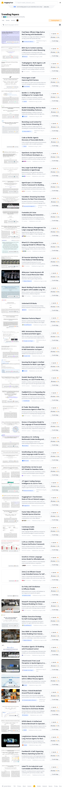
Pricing (56, 786)
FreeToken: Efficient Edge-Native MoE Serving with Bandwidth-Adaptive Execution (33, 33)
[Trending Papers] (17, 20)
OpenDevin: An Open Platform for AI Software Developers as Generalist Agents (32, 154)
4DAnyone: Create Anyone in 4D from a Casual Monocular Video (33, 273)
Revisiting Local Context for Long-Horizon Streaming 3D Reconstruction (31, 123)
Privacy (19, 786)
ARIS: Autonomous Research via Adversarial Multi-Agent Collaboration (32, 332)
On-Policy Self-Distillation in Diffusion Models (31, 588)
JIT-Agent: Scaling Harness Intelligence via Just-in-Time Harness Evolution (32, 482)
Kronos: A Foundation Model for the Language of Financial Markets (34, 423)
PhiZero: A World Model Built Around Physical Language (32, 692)
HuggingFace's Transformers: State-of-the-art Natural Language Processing (34, 498)
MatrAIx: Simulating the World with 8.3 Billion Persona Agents (32, 677)
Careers (29, 786)
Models (39, 786)
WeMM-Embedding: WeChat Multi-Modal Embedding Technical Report (34, 109)
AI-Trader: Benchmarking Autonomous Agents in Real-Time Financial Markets (33, 408)
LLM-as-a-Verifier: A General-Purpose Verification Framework (33, 543)
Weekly (8, 20)
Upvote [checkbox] (55, 33)
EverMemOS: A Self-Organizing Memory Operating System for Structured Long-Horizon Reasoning (32, 752)
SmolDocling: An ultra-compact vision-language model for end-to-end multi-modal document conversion (34, 453)
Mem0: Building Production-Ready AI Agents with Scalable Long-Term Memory (34, 288)
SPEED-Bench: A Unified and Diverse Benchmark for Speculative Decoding (34, 722)
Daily (3, 20)
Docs (60, 786)
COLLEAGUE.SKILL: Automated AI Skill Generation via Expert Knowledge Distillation (33, 348)
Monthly (13, 20)
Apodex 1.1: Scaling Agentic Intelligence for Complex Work (32, 94)
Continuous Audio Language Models (28, 528)
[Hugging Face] (34, 786)
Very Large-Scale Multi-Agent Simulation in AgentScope (32, 169)
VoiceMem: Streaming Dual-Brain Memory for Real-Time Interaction (34, 198)
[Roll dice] (60, 25)
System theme (7, 786)
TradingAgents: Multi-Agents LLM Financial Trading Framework (33, 64)
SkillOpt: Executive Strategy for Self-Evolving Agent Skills (32, 617)
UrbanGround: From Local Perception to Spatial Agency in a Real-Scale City (33, 662)
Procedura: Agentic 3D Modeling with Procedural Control (33, 647)
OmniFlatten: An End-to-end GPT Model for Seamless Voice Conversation (32, 468)
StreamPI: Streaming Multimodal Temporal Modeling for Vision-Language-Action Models (33, 603)
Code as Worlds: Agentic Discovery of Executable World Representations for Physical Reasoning (32, 139)
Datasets (44, 786)
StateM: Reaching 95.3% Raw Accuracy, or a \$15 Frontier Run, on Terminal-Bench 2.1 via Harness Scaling (34, 378)
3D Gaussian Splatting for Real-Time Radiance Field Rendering (33, 258)
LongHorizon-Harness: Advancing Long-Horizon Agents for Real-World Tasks (33, 737)
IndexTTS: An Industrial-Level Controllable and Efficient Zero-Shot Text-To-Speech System (33, 767)
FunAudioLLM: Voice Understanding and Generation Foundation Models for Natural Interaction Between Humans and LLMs (33, 213)
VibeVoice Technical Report (31, 318)
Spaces (50, 786)
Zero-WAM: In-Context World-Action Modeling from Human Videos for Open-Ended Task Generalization (32, 632)
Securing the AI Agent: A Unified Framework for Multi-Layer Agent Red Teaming (33, 363)
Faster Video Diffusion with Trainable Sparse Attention (31, 513)
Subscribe (46, 6)
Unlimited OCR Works (29, 303)
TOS (15, 786)
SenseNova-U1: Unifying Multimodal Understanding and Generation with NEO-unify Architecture (33, 438)
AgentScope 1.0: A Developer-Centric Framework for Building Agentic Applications (33, 184)
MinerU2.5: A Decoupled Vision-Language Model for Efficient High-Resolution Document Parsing (34, 243)
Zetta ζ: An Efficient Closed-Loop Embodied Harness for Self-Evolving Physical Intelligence (33, 573)
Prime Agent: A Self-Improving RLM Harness (30, 79)
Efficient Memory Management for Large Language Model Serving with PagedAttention (34, 228)
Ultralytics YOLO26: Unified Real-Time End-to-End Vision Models (33, 707)
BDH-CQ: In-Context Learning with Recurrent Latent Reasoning (33, 49)
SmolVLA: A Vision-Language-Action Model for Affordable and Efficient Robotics (33, 558)
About (24, 786)
